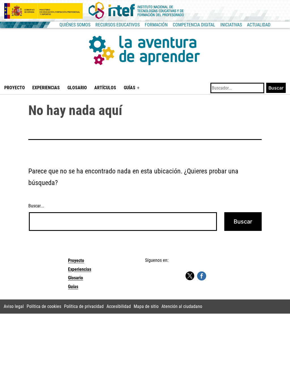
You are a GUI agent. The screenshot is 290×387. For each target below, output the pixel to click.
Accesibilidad (118, 306)
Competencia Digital (194, 24)
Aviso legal (14, 306)
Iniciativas (231, 24)
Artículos (105, 87)
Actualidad (258, 24)
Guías (129, 87)
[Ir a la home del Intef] (136, 10)
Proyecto (14, 87)
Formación (156, 24)
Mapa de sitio (146, 306)
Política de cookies (44, 306)
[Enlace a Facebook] (202, 275)
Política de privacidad (84, 306)
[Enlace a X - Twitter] (189, 276)
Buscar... (36, 206)
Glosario (77, 87)
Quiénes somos (74, 24)
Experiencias (46, 87)
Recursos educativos (117, 24)
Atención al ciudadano (181, 306)
